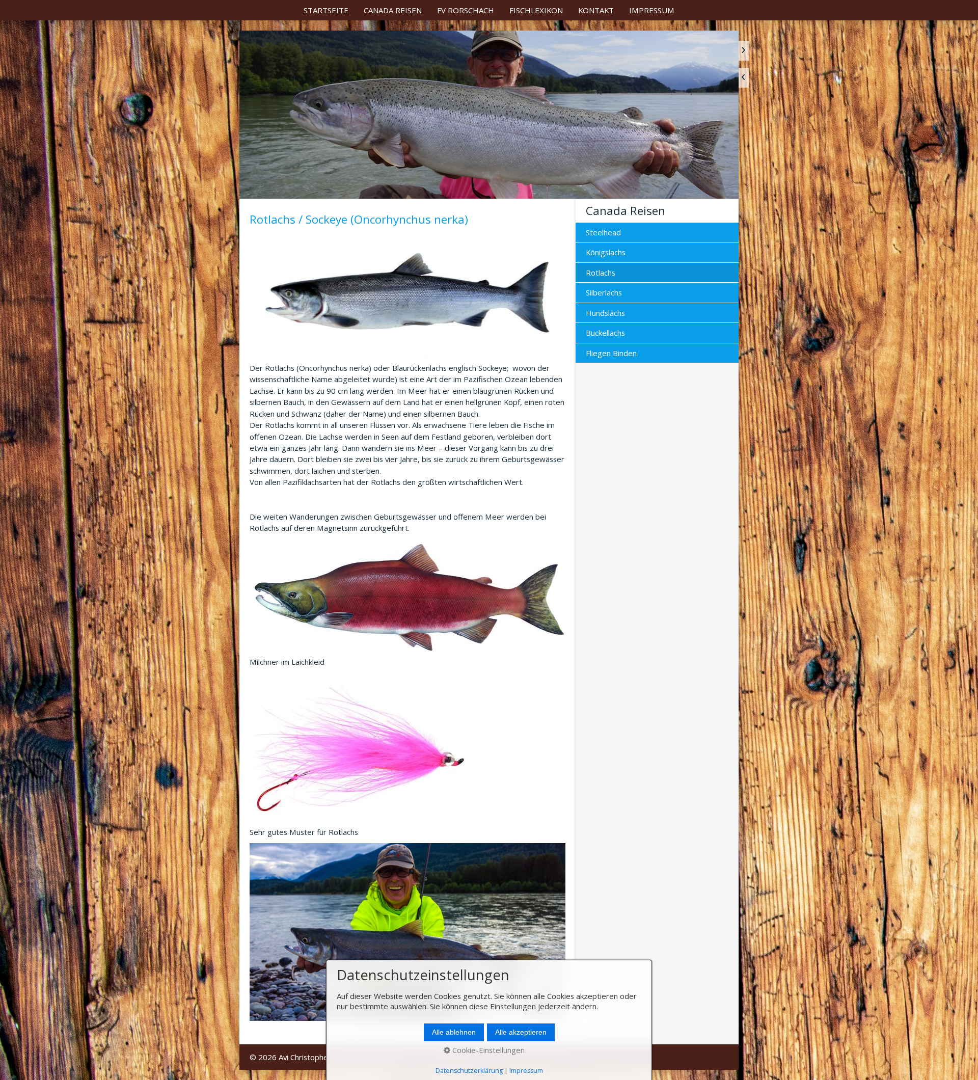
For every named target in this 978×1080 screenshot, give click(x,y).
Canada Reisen (393, 10)
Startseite (326, 10)
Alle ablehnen (454, 1032)
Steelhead (603, 232)
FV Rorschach (465, 10)
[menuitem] (326, 10)
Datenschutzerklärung (469, 1070)
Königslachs (606, 252)
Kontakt (596, 10)
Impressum (651, 10)
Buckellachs (605, 333)
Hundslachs (605, 313)
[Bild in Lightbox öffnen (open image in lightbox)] (407, 295)
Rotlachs (600, 272)
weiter (744, 51)
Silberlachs (604, 292)
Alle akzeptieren (521, 1032)
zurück (744, 78)
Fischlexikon (536, 10)
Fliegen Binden (611, 353)
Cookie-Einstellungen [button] (487, 1050)
